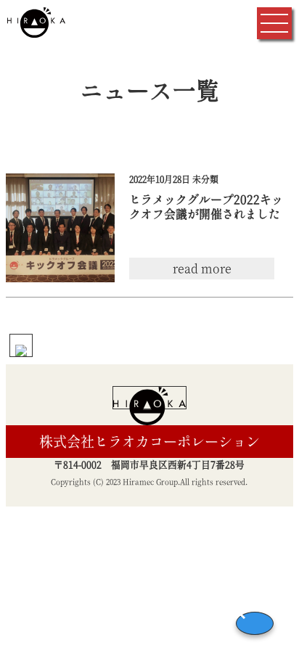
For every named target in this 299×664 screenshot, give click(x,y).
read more (202, 268)
